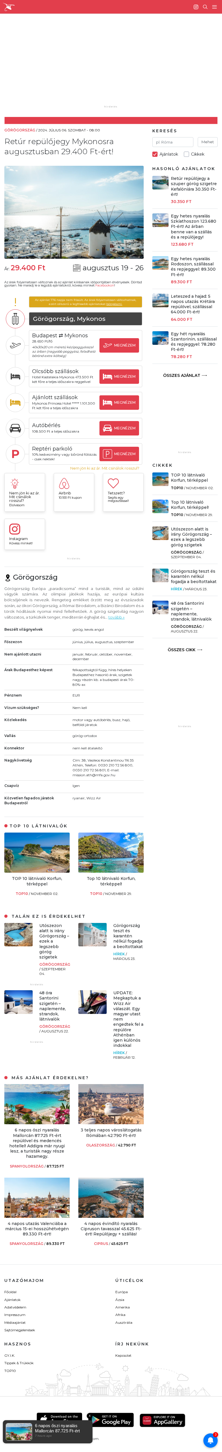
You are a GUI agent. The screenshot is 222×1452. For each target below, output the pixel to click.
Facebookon (104, 285)
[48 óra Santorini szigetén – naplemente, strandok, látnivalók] (18, 1012)
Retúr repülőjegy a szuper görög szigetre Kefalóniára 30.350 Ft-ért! (194, 186)
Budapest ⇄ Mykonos (60, 335)
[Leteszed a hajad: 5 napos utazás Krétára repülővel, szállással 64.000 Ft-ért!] (160, 305)
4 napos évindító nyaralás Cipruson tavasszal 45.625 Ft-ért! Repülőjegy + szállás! (111, 1229)
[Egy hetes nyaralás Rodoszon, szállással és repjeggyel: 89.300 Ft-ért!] (160, 268)
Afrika (120, 1315)
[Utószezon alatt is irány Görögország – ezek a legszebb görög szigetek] (18, 944)
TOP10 (22, 893)
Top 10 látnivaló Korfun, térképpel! (111, 881)
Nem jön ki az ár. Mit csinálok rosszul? (104, 468)
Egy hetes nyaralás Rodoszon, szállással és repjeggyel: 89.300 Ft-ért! (193, 266)
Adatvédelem (15, 1307)
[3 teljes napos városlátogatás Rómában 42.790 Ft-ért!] (111, 1122)
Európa (121, 1292)
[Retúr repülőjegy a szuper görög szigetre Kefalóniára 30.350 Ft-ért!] (160, 188)
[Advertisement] (115, 63)
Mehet (207, 141)
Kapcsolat (123, 1355)
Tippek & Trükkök (19, 1363)
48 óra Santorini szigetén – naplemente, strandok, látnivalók (52, 1006)
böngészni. (114, 304)
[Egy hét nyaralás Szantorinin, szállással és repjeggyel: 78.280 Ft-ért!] (160, 343)
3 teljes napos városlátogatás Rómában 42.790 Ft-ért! (111, 1132)
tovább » (116, 617)
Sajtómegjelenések (19, 1330)
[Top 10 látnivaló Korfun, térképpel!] (111, 871)
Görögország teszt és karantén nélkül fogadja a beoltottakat (128, 936)
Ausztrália (123, 1322)
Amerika (122, 1307)
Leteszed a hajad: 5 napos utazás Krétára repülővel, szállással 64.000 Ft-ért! (193, 304)
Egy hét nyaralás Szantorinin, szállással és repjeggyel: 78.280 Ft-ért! (194, 341)
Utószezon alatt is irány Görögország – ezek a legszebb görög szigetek (191, 537)
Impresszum (14, 1315)
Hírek (119, 954)
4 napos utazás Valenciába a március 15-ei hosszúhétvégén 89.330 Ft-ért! (37, 1229)
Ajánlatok (12, 1300)
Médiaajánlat (15, 1322)
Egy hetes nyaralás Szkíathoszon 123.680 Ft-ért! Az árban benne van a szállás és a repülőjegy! (193, 226)
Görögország (54, 964)
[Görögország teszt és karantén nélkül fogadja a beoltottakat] (92, 944)
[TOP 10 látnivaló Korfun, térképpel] (37, 871)
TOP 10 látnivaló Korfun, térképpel (37, 881)
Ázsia (119, 1300)
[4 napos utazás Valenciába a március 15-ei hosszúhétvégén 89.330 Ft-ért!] (37, 1216)
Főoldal (10, 1292)
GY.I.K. (9, 1355)
